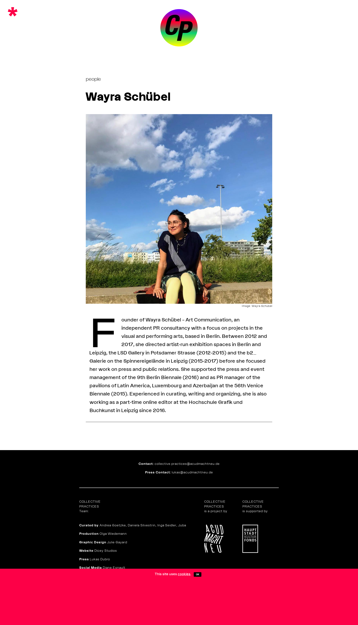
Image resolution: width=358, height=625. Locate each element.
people (93, 79)
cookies (184, 574)
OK (197, 574)
